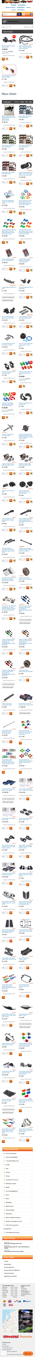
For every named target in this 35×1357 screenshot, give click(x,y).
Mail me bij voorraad (8, 300)
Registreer (23, 5)
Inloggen (14, 5)
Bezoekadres (7, 1264)
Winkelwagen (21, 10)
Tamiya (28, 7)
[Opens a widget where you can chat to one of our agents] (28, 1353)
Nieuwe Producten (10, 7)
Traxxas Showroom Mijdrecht (12, 1270)
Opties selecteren (3, 59)
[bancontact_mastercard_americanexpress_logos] (17, 1301)
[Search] (19, 14)
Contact (6, 1261)
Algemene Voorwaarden (10, 1276)
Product (22, 101)
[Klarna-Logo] (10, 1305)
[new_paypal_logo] (27, 1301)
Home (3, 27)
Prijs (27, 101)
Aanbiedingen (21, 7)
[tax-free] (4, 1305)
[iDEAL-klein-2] (10, 1301)
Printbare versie (27, 26)
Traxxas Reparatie (9, 1267)
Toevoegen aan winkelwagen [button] (27, 57)
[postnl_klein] (4, 1301)
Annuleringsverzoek (7, 1348)
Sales (30, 101)
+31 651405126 (25, 1293)
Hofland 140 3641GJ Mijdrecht (25, 1290)
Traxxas (13, 10)
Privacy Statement (9, 1273)
